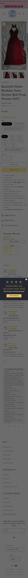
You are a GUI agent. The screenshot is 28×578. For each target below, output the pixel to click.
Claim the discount (14, 295)
